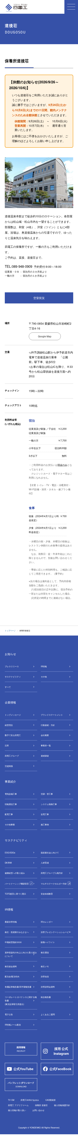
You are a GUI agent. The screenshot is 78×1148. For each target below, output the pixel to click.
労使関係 (9, 765)
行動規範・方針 (48, 725)
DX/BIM (8, 862)
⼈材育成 (45, 862)
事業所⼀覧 (46, 745)
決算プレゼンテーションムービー (56, 932)
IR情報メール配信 (13, 1024)
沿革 (7, 745)
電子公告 (9, 1014)
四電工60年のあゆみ (30, 1099)
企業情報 (10, 702)
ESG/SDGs (10, 852)
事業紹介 (10, 781)
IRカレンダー (47, 921)
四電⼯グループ (12, 755)
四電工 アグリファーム (18, 1105)
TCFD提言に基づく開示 (15, 893)
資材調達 (45, 755)
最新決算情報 (11, 921)
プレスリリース (12, 666)
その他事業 (10, 824)
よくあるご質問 (48, 1014)
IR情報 (44, 666)
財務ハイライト (48, 942)
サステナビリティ (13, 676)
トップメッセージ (13, 714)
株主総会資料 (11, 966)
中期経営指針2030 (13, 942)
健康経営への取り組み (15, 872)
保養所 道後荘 (41, 1105)
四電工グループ (52, 872)
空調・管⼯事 (47, 793)
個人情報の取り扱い (17, 1110)
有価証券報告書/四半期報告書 (18, 986)
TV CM (11, 1099)
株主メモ (45, 966)
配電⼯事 (9, 814)
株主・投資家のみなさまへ (17, 932)
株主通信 (45, 952)
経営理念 (9, 725)
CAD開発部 (50, 1099)
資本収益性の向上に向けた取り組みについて (21, 954)
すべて (8, 686)
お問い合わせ (38, 1110)
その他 (44, 676)
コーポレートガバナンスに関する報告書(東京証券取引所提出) (21, 1000)
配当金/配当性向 (12, 976)
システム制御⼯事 (49, 804)
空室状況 (39, 298)
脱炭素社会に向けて (50, 852)
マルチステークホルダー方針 (54, 883)
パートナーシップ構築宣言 (17, 883)
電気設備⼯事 (11, 793)
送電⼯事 (45, 814)
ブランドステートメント (52, 714)
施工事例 (45, 824)
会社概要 (45, 735)
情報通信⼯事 (11, 804)
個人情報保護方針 (62, 1105)
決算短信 (45, 976)
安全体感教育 (47, 893)
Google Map (44, 336)
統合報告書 (46, 996)
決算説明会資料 (48, 986)
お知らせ (10, 654)
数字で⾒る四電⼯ (13, 735)
